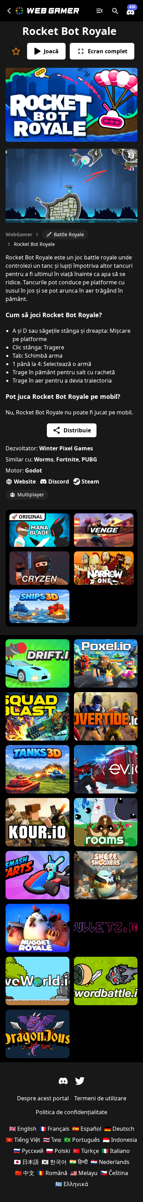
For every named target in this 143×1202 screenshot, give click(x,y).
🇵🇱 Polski (58, 1151)
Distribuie (77, 430)
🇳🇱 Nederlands (110, 1162)
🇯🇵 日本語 (26, 1162)
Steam (90, 481)
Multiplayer (30, 494)
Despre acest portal (43, 1098)
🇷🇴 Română (52, 1173)
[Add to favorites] (16, 51)
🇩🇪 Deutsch (119, 1128)
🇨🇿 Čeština (114, 1173)
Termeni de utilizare (100, 1098)
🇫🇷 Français (54, 1128)
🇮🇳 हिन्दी (78, 1162)
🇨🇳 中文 (24, 1173)
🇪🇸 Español (86, 1128)
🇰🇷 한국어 (54, 1162)
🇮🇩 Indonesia (120, 1140)
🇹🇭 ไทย (52, 1140)
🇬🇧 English (22, 1128)
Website (25, 481)
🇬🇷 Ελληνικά (71, 1184)
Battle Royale (69, 234)
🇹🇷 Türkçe (86, 1151)
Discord (58, 481)
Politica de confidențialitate (71, 1112)
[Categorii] (100, 11)
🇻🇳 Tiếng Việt (23, 1140)
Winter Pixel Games (66, 448)
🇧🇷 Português (82, 1140)
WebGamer (19, 234)
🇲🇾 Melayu (84, 1173)
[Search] (115, 10)
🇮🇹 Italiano (116, 1151)
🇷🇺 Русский (28, 1151)
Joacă (51, 51)
